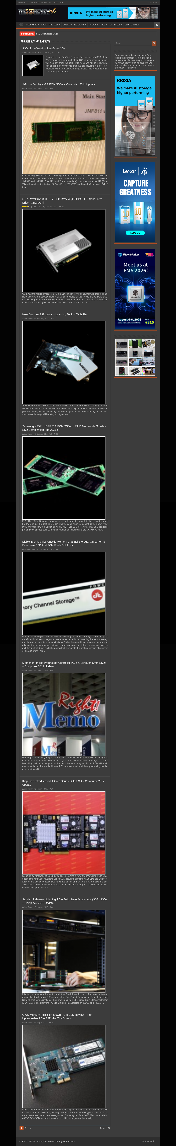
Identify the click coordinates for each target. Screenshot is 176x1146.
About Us (57, 2)
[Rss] (149, 2)
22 (63, 207)
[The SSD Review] (37, 10)
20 (54, 319)
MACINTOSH (115, 25)
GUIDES (66, 25)
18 (57, 434)
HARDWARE (79, 25)
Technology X (46, 2)
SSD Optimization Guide (47, 34)
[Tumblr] (159, 2)
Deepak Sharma (31, 549)
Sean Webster (30, 53)
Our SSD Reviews (132, 25)
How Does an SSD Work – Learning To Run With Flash (55, 314)
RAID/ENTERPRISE (97, 25)
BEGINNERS (31, 25)
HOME (21, 24)
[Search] (154, 43)
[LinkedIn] (156, 2)
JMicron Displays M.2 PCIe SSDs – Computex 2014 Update (58, 84)
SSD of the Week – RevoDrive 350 (43, 48)
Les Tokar (28, 88)
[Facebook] (151, 2)
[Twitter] (153, 2)
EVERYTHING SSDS (50, 25)
